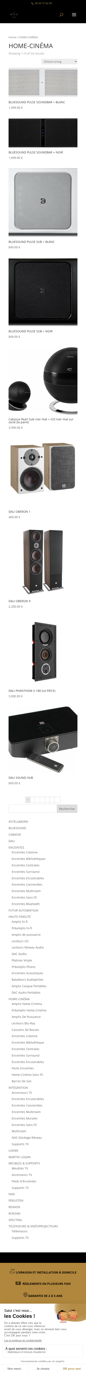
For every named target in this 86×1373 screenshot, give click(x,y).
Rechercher (67, 809)
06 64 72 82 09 (43, 3)
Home (12, 37)
